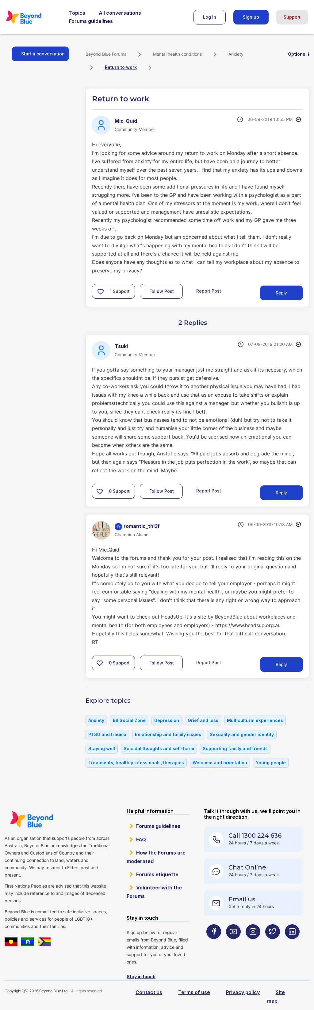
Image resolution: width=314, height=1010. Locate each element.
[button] (100, 291)
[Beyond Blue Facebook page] (214, 943)
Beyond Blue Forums (32, 17)
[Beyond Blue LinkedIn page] (292, 943)
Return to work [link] (121, 67)
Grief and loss (203, 720)
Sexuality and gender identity (242, 734)
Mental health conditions (177, 54)
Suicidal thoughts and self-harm (159, 748)
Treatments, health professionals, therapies (136, 762)
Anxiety (235, 54)
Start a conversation (43, 53)
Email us (241, 899)
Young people (271, 762)
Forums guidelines (91, 21)
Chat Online (247, 867)
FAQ (141, 839)
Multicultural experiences (255, 720)
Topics (77, 13)
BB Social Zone (129, 720)
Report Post (208, 291)
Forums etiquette (157, 874)
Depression (166, 720)
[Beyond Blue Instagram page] (253, 943)
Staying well (101, 748)
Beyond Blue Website (31, 819)
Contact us (149, 992)
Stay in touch (141, 976)
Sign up (251, 17)
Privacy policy (243, 992)
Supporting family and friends (235, 748)
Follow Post (161, 291)
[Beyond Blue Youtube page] (233, 943)
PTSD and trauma (107, 734)
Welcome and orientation (220, 762)
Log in (209, 17)
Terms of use (194, 992)
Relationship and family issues (168, 734)
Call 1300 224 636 (254, 835)
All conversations (120, 13)
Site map (276, 996)
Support (292, 17)
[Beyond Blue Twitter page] (272, 943)
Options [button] (296, 54)
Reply (281, 292)
